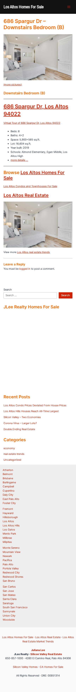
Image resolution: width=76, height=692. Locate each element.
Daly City (8, 494)
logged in (24, 268)
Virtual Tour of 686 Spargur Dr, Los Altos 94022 (32, 123)
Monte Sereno (11, 547)
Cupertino (8, 490)
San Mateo (9, 595)
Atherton (8, 470)
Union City (9, 615)
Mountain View (12, 552)
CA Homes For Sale (51, 666)
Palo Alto (8, 564)
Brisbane (8, 478)
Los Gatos (9, 529)
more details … (19, 160)
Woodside (9, 619)
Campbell (8, 486)
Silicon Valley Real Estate (46, 654)
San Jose (8, 591)
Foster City (9, 503)
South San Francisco (15, 607)
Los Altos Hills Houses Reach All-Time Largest (31, 411)
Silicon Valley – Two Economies (22, 417)
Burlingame (9, 482)
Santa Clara (9, 599)
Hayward (8, 513)
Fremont (8, 509)
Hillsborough (10, 517)
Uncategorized (12, 459)
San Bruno (9, 580)
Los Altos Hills (11, 525)
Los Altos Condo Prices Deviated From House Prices (35, 405)
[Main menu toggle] (68, 7)
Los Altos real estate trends (33, 252)
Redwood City (11, 572)
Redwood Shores (13, 576)
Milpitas (7, 542)
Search (8, 289)
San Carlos (9, 586)
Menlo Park (9, 533)
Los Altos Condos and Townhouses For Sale (30, 186)
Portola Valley (11, 568)
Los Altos (8, 521)
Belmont (8, 474)
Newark (7, 556)
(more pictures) (13, 84)
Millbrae (7, 537)
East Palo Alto (11, 499)
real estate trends (14, 454)
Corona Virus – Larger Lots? (20, 423)
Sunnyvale (9, 611)
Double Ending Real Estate (19, 429)
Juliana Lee (38, 650)
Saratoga (8, 603)
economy (9, 448)
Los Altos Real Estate (26, 195)
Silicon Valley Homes (25, 666)
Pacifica (7, 560)
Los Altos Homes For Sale (24, 7)
